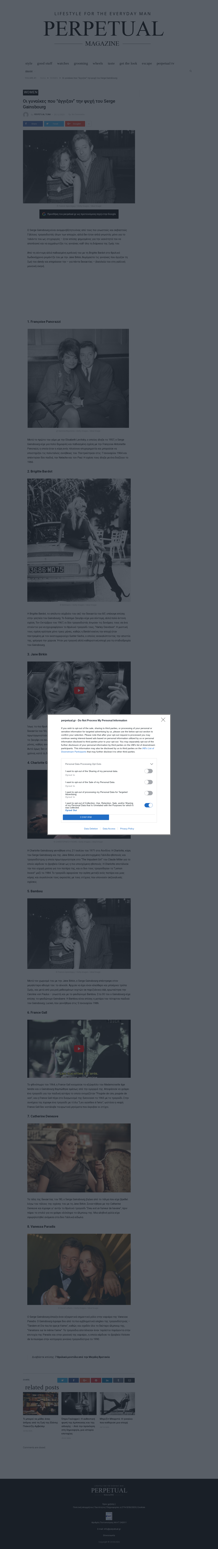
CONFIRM (86, 817)
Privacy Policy (127, 828)
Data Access (109, 828)
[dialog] (109, 774)
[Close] (164, 721)
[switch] (148, 771)
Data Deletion (91, 828)
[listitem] (109, 764)
